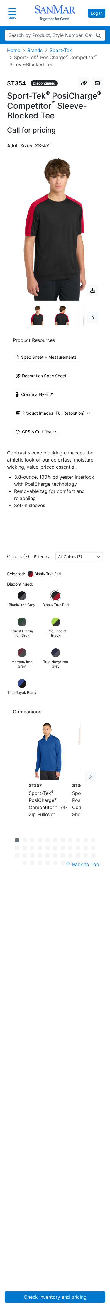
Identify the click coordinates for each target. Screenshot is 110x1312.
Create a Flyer (34, 394)
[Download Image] (92, 290)
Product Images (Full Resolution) (53, 412)
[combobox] (79, 556)
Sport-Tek (61, 50)
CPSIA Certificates (39, 431)
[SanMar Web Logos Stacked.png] (55, 13)
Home (13, 50)
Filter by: (42, 556)
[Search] (98, 35)
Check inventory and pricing (55, 1297)
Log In (97, 13)
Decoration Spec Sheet (44, 375)
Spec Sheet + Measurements (49, 357)
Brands (35, 50)
